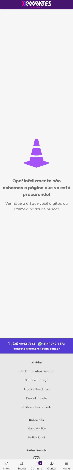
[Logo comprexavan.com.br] (36, 4)
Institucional (36, 437)
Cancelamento (36, 398)
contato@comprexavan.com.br (36, 349)
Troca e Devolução (37, 389)
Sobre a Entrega (36, 380)
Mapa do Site (36, 428)
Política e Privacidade (37, 407)
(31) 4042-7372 (24, 344)
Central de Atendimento (36, 371)
